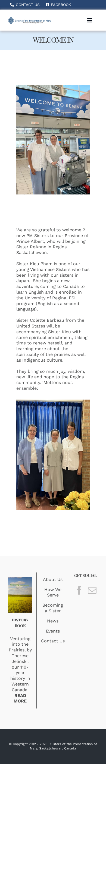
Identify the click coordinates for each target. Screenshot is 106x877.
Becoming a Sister (52, 608)
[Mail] (92, 590)
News (52, 621)
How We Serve (52, 592)
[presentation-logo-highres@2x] (29, 19)
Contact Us (53, 640)
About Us (53, 579)
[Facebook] (79, 590)
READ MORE (20, 698)
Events (53, 631)
